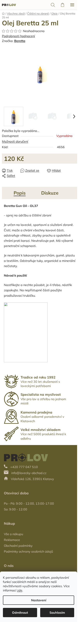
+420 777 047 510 (24, 467)
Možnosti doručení (15, 141)
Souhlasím (57, 612)
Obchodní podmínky (18, 546)
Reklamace (12, 540)
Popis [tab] (20, 193)
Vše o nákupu (13, 534)
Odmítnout (20, 612)
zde (19, 590)
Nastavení (38, 600)
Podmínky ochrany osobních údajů (28, 551)
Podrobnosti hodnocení (18, 36)
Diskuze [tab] (49, 193)
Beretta (19, 41)
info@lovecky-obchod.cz (28, 473)
